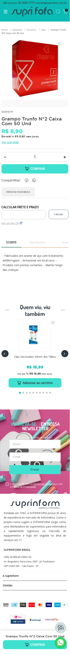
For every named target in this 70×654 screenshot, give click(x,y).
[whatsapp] (33, 180)
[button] (5, 353)
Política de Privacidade (24, 486)
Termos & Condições (44, 484)
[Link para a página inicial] (4, 29)
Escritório (31, 29)
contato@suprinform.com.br (51, 2)
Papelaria (17, 29)
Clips (43, 29)
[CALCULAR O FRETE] (58, 214)
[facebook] (26, 180)
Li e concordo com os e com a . (36, 485)
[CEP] (23, 212)
